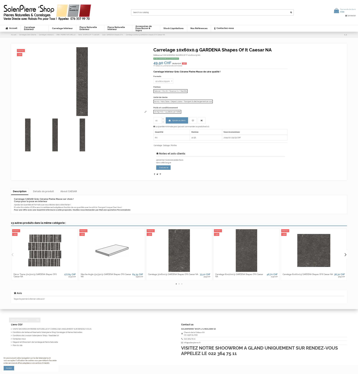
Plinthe (174, 145)
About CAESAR (68, 191)
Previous (12, 254)
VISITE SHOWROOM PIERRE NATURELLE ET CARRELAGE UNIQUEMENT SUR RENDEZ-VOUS (52, 329)
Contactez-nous (19, 339)
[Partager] (154, 174)
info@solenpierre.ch (192, 343)
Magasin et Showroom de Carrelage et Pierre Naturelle (35, 342)
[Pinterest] (160, 174)
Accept (9, 368)
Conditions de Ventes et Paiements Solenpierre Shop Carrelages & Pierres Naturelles (47, 332)
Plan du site (17, 345)
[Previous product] (345, 34)
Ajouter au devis (178, 120)
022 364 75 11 (189, 339)
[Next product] (346, 34)
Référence (157, 55)
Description (19, 191)
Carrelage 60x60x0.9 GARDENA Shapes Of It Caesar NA (308, 274)
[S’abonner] (37, 320)
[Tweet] (157, 174)
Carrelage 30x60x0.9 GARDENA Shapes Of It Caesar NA (173, 274)
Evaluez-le (163, 167)
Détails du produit (43, 191)
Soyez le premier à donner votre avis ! (29, 299)
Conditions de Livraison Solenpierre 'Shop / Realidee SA (36, 335)
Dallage (166, 145)
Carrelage (158, 145)
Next (345, 254)
